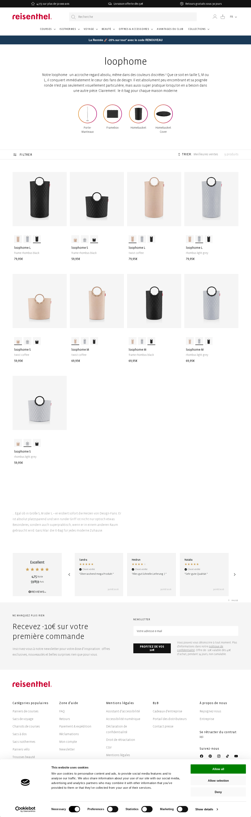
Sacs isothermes (24, 741)
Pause (235, 600)
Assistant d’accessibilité (123, 711)
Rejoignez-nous (210, 711)
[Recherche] (73, 17)
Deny (218, 792)
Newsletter (67, 749)
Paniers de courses (25, 711)
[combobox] (133, 16)
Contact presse (163, 726)
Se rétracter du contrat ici (218, 734)
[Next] (234, 574)
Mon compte (68, 741)
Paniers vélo (21, 749)
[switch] (112, 809)
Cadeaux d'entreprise (167, 711)
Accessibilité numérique (123, 719)
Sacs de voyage (23, 719)
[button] (47, 31)
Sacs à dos (20, 734)
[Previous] (69, 574)
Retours (64, 719)
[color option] (18, 239)
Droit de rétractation (120, 739)
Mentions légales (118, 755)
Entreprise (207, 719)
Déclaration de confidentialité (116, 729)
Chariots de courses (26, 726)
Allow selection (218, 780)
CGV (109, 747)
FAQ (62, 711)
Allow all (218, 769)
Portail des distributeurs (170, 719)
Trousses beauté (24, 757)
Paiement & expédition (75, 726)
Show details (204, 809)
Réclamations (69, 734)
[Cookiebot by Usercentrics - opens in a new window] (25, 809)
